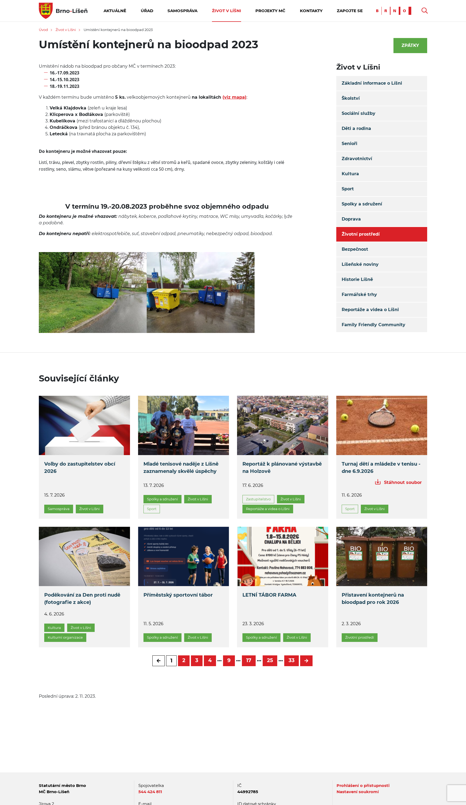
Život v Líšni (226, 10)
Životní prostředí (361, 234)
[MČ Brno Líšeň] (63, 10)
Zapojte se (350, 10)
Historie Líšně (357, 279)
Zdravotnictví (357, 158)
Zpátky (410, 45)
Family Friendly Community (373, 324)
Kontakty (311, 10)
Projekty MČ (270, 10)
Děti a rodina (356, 128)
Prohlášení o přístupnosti (363, 785)
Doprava (351, 219)
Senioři (349, 143)
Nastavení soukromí (358, 791)
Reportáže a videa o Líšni (370, 309)
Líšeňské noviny (360, 264)
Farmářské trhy (359, 294)
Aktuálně (115, 10)
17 (248, 660)
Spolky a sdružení (362, 204)
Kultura (350, 173)
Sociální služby (358, 113)
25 (270, 660)
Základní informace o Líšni (372, 83)
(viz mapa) (234, 97)
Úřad (147, 10)
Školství (351, 98)
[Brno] (395, 10)
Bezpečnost (355, 249)
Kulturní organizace (65, 637)
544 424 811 (150, 791)
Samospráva (182, 10)
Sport (348, 188)
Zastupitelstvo (258, 499)
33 (291, 660)
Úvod (43, 29)
